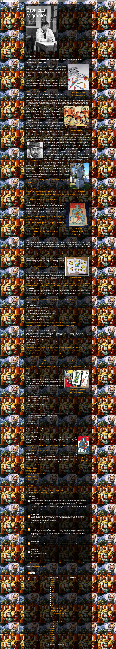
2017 (51, 636)
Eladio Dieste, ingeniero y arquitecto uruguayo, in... (57, 608)
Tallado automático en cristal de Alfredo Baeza (58, 614)
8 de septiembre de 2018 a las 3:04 (39, 509)
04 (52, 591)
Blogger (66, 644)
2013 (51, 628)
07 (52, 597)
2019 (51, 640)
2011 (51, 585)
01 (52, 587)
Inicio (59, 563)
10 (52, 603)
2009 (51, 581)
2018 (51, 638)
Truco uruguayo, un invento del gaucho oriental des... (58, 617)
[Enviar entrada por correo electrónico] (52, 492)
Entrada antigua (85, 563)
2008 (51, 579)
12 (52, 623)
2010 (51, 583)
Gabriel (33, 527)
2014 (51, 630)
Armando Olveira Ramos (36, 579)
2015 (51, 632)
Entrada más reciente (33, 563)
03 (52, 589)
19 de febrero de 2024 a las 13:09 (38, 553)
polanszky (33, 541)
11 (52, 605)
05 (52, 593)
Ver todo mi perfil (32, 581)
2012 (51, 626)
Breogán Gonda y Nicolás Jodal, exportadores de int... (58, 611)
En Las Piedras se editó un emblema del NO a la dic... (58, 620)
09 (52, 601)
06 (52, 595)
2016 (51, 634)
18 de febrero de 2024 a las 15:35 (38, 545)
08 (52, 599)
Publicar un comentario (35, 556)
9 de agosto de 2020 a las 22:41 (38, 536)
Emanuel (33, 498)
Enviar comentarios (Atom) (39, 566)
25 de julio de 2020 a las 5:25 (38, 522)
